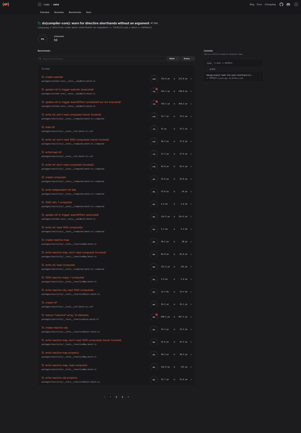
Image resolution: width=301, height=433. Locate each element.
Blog (252, 4)
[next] (128, 397)
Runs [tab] (88, 12)
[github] (281, 4)
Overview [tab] (44, 12)
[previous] (104, 397)
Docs (259, 4)
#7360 (154, 23)
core (56, 4)
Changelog (270, 4)
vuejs (46, 4)
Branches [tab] (59, 12)
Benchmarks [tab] (75, 12)
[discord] (288, 4)
